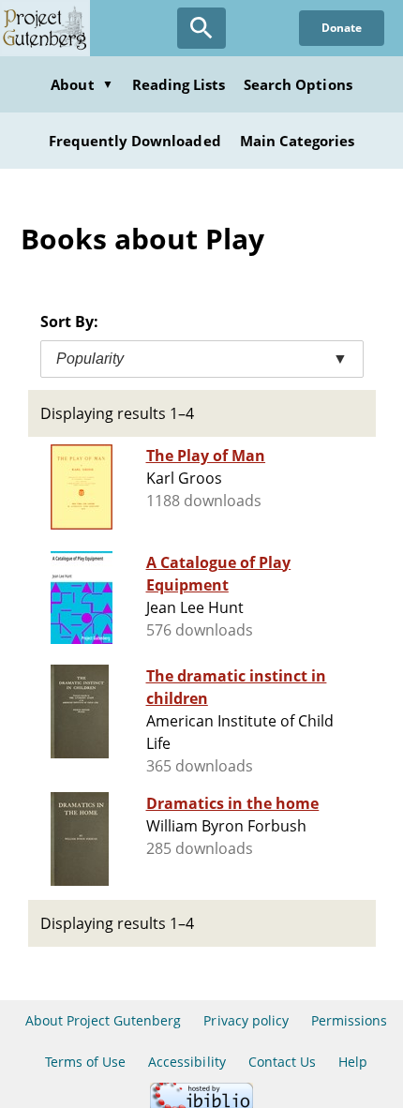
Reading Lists (179, 84)
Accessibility (187, 1062)
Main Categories (297, 140)
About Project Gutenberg (103, 1020)
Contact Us (282, 1062)
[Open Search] (201, 28)
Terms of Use (85, 1062)
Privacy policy (246, 1020)
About (81, 84)
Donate (341, 28)
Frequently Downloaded (135, 140)
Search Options (298, 84)
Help (352, 1062)
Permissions (349, 1020)
